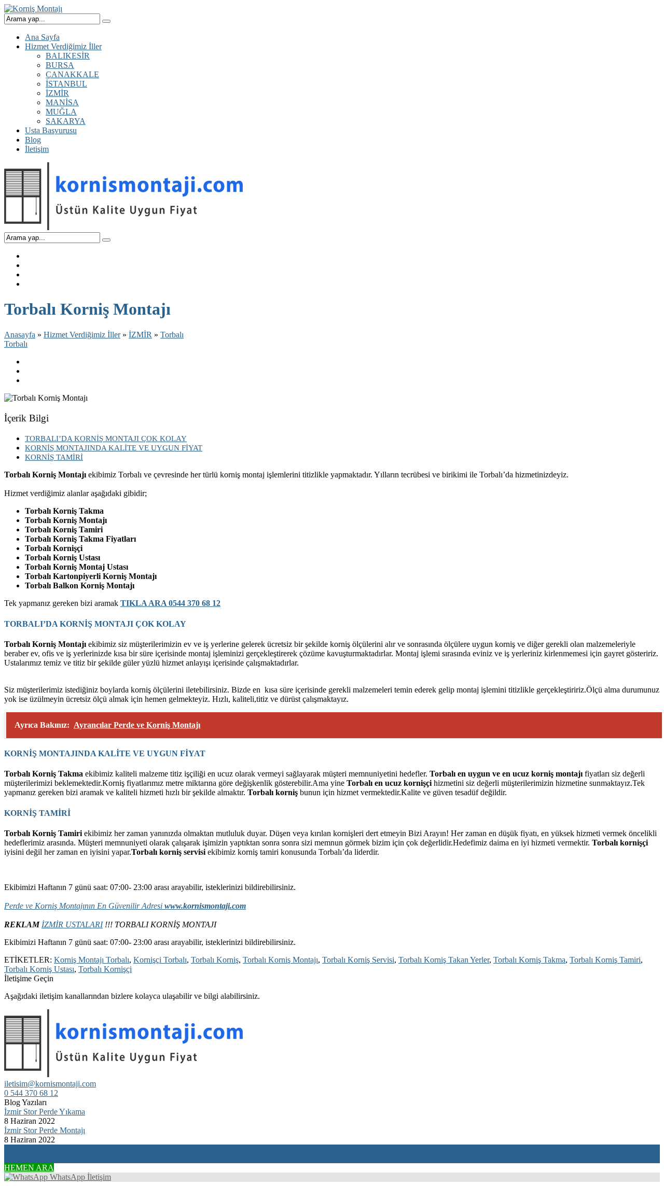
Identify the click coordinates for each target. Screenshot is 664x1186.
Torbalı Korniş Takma (529, 959)
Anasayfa (19, 334)
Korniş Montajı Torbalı (91, 959)
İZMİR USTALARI (72, 924)
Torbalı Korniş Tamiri (605, 959)
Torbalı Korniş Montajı (280, 959)
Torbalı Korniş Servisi (358, 959)
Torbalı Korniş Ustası (39, 969)
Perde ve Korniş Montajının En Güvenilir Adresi (125, 905)
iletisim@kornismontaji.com (50, 1083)
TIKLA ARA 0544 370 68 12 (170, 603)
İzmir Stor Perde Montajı (44, 1130)
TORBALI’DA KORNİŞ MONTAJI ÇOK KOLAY (106, 438)
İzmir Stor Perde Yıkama (44, 1111)
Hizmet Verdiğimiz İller (82, 334)
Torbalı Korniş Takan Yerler (443, 959)
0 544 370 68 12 (31, 1093)
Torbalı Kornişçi (105, 969)
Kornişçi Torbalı (160, 959)
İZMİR (140, 334)
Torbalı (172, 334)
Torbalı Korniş (215, 959)
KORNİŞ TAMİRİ (54, 457)
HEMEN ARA (29, 1167)
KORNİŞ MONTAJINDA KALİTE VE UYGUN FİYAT (113, 447)
